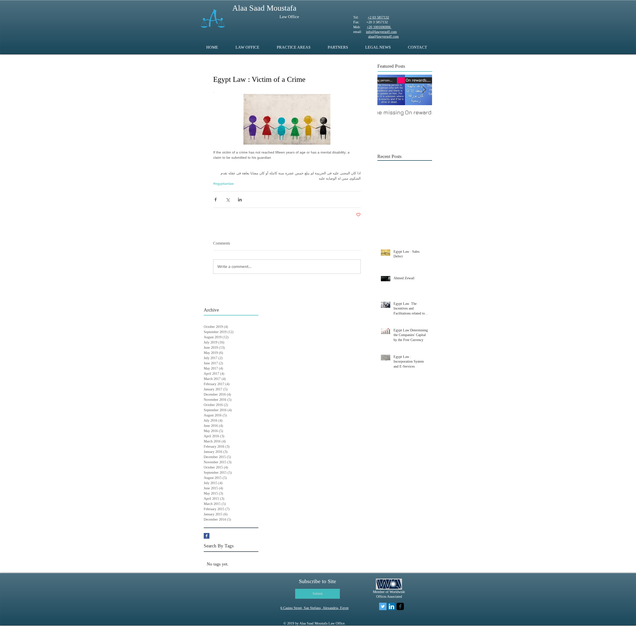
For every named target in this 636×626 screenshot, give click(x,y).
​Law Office (289, 16)
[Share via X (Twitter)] (227, 199)
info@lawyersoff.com (381, 32)
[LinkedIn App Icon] (391, 606)
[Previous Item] (385, 90)
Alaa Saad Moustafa (264, 7)
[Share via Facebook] (215, 199)
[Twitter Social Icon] (383, 606)
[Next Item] (424, 90)
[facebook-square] (400, 606)
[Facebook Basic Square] (206, 536)
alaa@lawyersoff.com (383, 36)
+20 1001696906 (379, 27)
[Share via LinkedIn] (240, 199)
